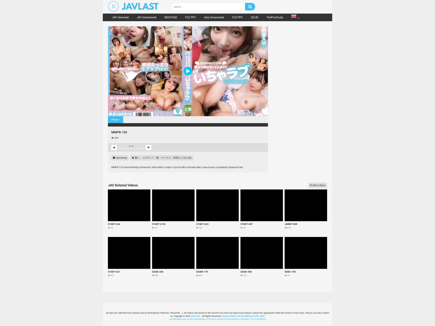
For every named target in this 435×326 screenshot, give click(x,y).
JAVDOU (221, 319)
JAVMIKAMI (174, 319)
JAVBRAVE (261, 319)
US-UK (254, 17)
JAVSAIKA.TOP (247, 319)
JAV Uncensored (146, 17)
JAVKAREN (199, 319)
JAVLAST (195, 316)
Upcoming (121, 157)
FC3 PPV (237, 17)
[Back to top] (423, 315)
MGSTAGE (170, 17)
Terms (240, 316)
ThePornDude (274, 17)
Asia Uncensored (214, 17)
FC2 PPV (190, 17)
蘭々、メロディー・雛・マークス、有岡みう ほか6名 (163, 157)
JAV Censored (120, 17)
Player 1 (115, 119)
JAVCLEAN (187, 319)
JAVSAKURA (232, 319)
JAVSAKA (210, 319)
